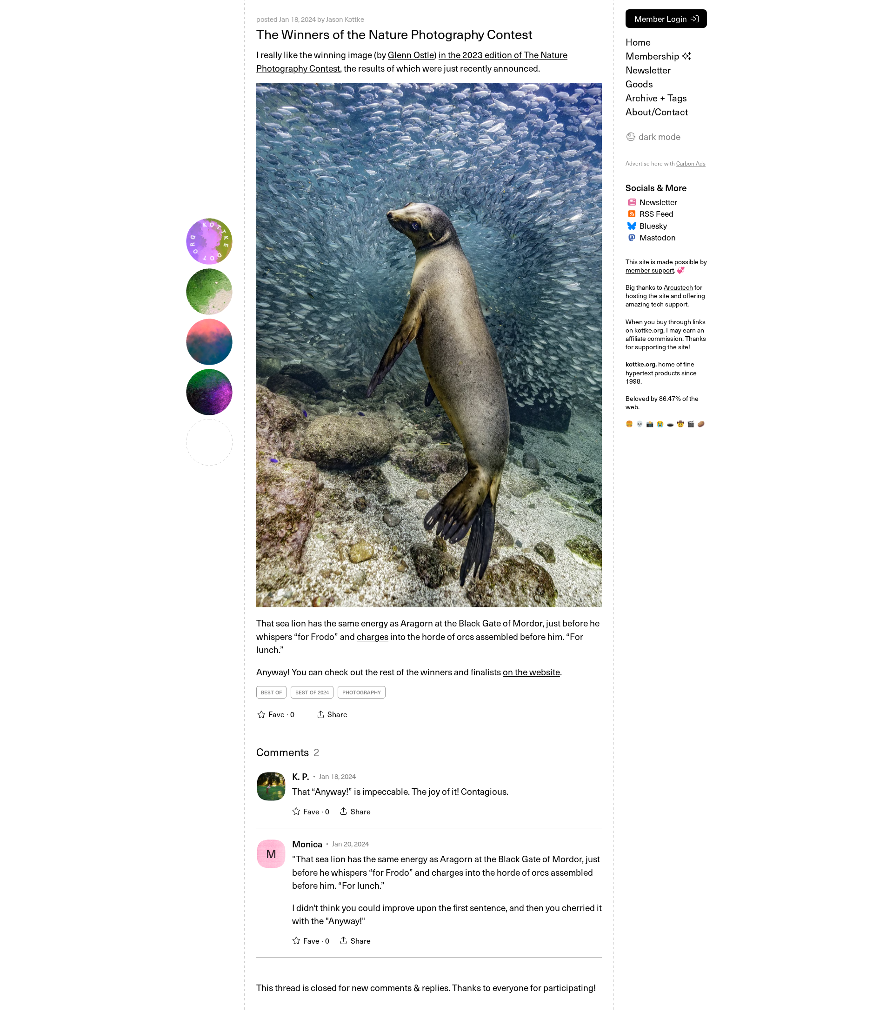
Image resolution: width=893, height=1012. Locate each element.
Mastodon (658, 237)
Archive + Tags (656, 98)
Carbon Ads (691, 163)
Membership (654, 56)
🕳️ (670, 423)
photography (361, 692)
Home (638, 42)
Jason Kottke (345, 19)
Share (361, 811)
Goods (639, 84)
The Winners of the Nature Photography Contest (394, 34)
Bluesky (653, 226)
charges (372, 636)
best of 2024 (312, 692)
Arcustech (678, 287)
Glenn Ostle (411, 54)
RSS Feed (656, 213)
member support (650, 270)
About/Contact (657, 112)
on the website (531, 671)
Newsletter (648, 70)
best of (271, 692)
